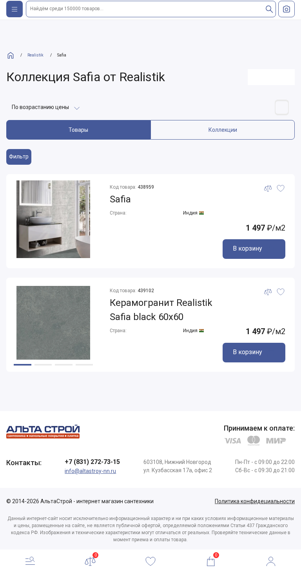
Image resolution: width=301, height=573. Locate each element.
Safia (120, 199)
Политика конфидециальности (255, 501)
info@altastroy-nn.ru (90, 471)
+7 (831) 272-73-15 (92, 462)
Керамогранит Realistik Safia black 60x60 (161, 309)
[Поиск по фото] (286, 9)
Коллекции (223, 130)
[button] (22, 365)
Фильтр (19, 156)
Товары (78, 130)
